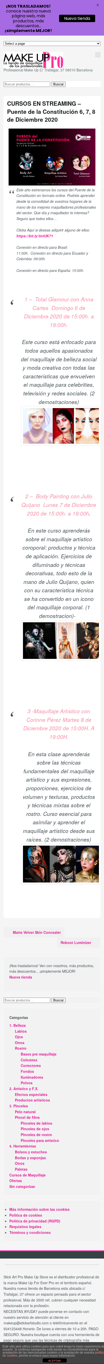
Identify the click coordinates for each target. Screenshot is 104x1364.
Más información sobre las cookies (39, 1209)
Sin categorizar (22, 1186)
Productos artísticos (32, 1100)
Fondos (27, 1071)
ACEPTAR (54, 1360)
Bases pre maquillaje (39, 1054)
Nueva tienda (20, 977)
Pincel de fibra (27, 1117)
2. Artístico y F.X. (23, 1088)
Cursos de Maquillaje (27, 1174)
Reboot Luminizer (76, 942)
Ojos (19, 1036)
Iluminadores (32, 1077)
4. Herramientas (22, 1146)
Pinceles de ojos (35, 1128)
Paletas (21, 1169)
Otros (19, 1042)
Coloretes (29, 1059)
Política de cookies (25, 1215)
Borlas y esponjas (30, 1157)
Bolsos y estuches (31, 1151)
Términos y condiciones (30, 1232)
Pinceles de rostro (36, 1134)
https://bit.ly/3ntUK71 (34, 235)
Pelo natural (25, 1111)
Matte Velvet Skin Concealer (37, 932)
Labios (21, 1031)
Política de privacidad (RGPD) (34, 1220)
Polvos (27, 1082)
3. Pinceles (18, 1105)
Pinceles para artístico (40, 1140)
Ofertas (15, 1180)
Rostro (21, 1048)
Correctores (31, 1065)
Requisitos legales (25, 1226)
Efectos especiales (31, 1094)
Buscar (58, 84)
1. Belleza (17, 1025)
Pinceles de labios (36, 1123)
